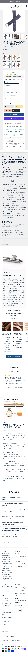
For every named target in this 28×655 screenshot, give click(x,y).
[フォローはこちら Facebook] (16, 610)
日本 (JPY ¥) (5, 636)
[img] (14, 370)
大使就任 (4, 624)
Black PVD (16, 110)
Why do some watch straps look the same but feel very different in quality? (13, 529)
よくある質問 (5, 598)
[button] (10, 74)
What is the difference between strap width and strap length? (12, 523)
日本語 (12, 636)
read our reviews (14, 356)
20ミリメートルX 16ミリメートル (12, 88)
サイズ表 (22, 79)
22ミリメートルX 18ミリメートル (12, 92)
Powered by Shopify (15, 640)
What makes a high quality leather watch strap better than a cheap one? (13, 535)
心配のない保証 (5, 244)
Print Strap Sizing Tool (14, 76)
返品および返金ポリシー (20, 557)
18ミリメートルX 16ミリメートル (12, 82)
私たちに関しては (6, 621)
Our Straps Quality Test (6, 591)
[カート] (25, 6)
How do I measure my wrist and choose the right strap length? (14, 510)
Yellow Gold (19, 106)
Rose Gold (8, 110)
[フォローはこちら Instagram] (19, 610)
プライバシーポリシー (20, 563)
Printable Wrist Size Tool (7, 618)
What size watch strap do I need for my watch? (12, 498)
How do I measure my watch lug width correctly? (12, 504)
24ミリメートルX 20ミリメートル (12, 95)
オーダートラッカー (6, 601)
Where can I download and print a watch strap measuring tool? (13, 517)
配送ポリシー (18, 553)
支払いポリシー (19, 566)
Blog (3, 595)
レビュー (3, 240)
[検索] (4, 6)
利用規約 (17, 561)
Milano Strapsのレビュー (7, 587)
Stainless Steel (9, 106)
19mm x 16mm (8, 85)
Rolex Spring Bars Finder (6, 613)
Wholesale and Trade (6, 628)
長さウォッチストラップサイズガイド (7, 604)
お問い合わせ (5, 631)
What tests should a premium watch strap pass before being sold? (13, 542)
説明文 (3, 154)
